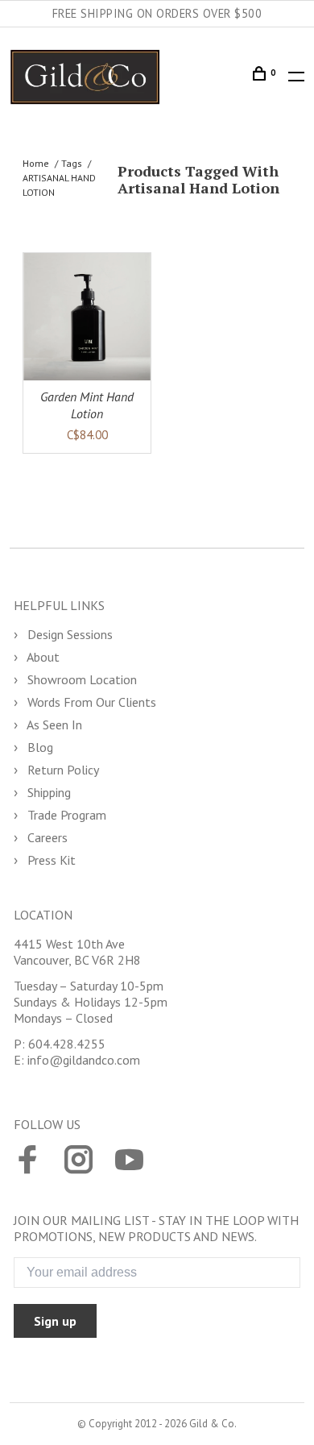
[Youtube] (129, 1161)
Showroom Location (80, 679)
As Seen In (53, 724)
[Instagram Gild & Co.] (78, 1161)
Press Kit (50, 860)
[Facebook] (28, 1161)
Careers (46, 837)
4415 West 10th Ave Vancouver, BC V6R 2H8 (77, 952)
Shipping (47, 792)
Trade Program (65, 815)
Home (36, 163)
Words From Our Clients (90, 702)
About (42, 657)
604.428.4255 (66, 1044)
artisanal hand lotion (59, 185)
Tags (71, 163)
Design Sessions (68, 634)
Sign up (55, 1321)
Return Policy (61, 770)
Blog (38, 747)
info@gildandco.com (83, 1060)
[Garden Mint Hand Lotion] (87, 316)
